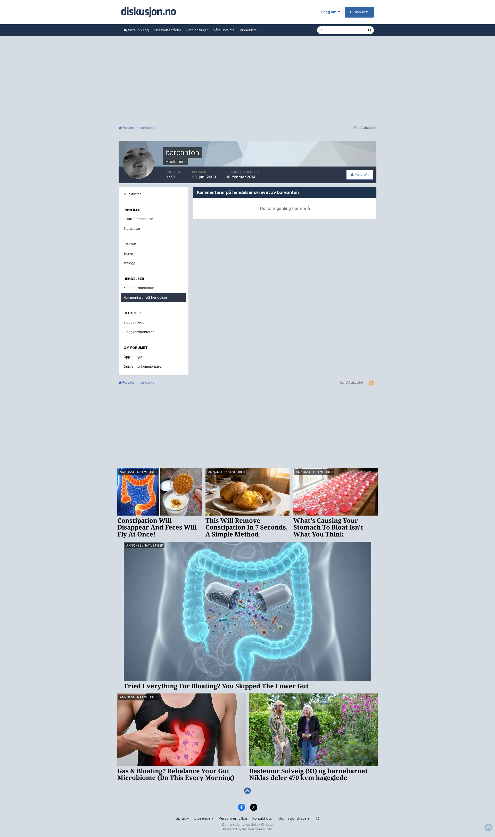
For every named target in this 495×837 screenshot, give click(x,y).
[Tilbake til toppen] (247, 791)
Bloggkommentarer (138, 332)
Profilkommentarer (138, 219)
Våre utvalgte (224, 30)
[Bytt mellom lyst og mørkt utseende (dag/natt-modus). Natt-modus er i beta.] (317, 818)
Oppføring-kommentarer (143, 366)
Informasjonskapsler (294, 818)
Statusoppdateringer (344, 30)
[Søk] (370, 30)
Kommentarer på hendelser (145, 297)
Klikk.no (267, 824)
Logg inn (329, 12)
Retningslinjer (197, 30)
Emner (128, 253)
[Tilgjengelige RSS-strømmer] (371, 383)
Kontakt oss (262, 818)
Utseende (203, 818)
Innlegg (129, 263)
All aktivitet (132, 194)
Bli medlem (359, 12)
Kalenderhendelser (138, 288)
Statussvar (132, 228)
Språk (181, 818)
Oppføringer (133, 356)
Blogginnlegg (133, 322)
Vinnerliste (248, 30)
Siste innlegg (138, 30)
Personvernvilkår (233, 818)
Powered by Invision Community (247, 829)
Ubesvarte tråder (167, 30)
